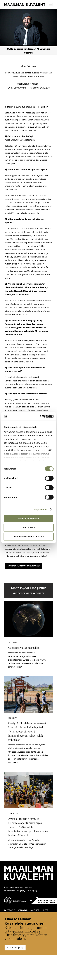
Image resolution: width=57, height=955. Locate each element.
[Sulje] (51, 919)
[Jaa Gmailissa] (24, 100)
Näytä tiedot (40, 509)
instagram (22, 910)
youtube (34, 910)
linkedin (45, 910)
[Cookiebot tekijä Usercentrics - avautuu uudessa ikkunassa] (41, 416)
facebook (9, 910)
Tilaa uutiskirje (13, 947)
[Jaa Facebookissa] (33, 100)
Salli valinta (28, 527)
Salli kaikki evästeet (28, 518)
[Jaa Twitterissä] (14, 100)
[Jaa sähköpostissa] (43, 100)
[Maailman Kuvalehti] (28, 879)
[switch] (49, 478)
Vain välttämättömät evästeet (28, 536)
